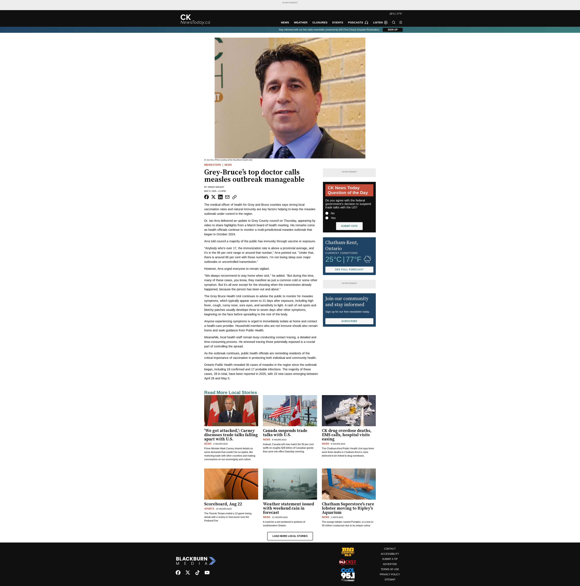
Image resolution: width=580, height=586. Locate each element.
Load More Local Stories (290, 536)
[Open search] (394, 22)
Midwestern (212, 165)
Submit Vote (349, 226)
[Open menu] (401, 22)
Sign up (393, 29)
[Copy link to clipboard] (234, 197)
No (333, 213)
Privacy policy (390, 574)
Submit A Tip (390, 559)
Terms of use (390, 569)
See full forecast (349, 269)
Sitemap (390, 579)
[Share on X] (213, 197)
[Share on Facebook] (206, 197)
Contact (390, 548)
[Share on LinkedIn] (220, 197)
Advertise (390, 564)
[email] (227, 197)
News (228, 165)
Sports (209, 508)
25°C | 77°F (396, 14)
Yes (333, 218)
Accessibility (390, 554)
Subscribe (349, 321)
